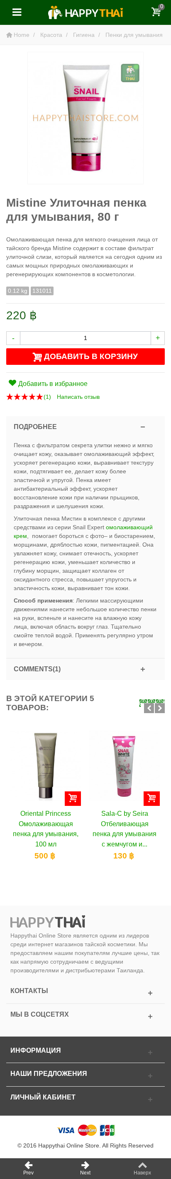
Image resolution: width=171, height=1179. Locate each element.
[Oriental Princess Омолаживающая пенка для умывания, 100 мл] (45, 766)
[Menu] (16, 12)
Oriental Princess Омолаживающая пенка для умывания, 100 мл (45, 828)
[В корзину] (73, 798)
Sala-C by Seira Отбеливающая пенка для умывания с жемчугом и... (124, 828)
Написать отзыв (78, 396)
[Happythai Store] (85, 12)
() (47, 396)
